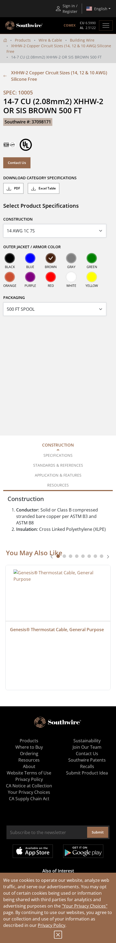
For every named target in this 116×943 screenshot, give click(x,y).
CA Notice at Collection (29, 786)
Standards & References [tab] (58, 465)
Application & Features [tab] (58, 475)
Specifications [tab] (58, 455)
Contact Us (17, 162)
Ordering (29, 753)
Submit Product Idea (87, 773)
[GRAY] (71, 258)
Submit (98, 832)
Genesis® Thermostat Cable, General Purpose (57, 630)
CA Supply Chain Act (29, 799)
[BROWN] (50, 258)
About (29, 766)
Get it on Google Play (83, 851)
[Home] (5, 40)
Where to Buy (29, 747)
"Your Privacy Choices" (84, 906)
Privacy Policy (51, 925)
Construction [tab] (58, 445)
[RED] (50, 277)
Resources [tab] (58, 485)
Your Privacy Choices (29, 792)
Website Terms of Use (29, 773)
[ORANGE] (9, 277)
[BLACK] (9, 258)
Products (23, 40)
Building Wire (82, 40)
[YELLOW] (91, 277)
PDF (16, 188)
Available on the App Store (33, 851)
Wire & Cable (50, 40)
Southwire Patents (87, 760)
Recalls (87, 766)
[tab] (58, 556)
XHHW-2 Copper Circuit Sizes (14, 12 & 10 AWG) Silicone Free (59, 76)
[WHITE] (71, 277)
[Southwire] (24, 25)
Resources (29, 760)
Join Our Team (87, 747)
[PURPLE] (30, 277)
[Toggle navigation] (106, 25)
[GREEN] (91, 258)
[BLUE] (30, 258)
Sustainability (87, 741)
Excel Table (47, 188)
